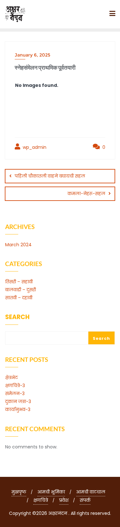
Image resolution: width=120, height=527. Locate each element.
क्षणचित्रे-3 (15, 385)
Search (17, 317)
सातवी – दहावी (18, 297)
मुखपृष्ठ (19, 492)
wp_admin (33, 147)
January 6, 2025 (32, 55)
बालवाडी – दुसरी (20, 289)
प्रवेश (63, 500)
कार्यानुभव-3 (17, 409)
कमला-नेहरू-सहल (86, 193)
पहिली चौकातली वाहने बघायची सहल (50, 176)
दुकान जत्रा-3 (18, 401)
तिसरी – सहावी (19, 282)
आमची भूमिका (51, 492)
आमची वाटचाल (90, 492)
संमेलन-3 (15, 393)
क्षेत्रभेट (11, 377)
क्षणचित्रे (40, 500)
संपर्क (85, 500)
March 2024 (18, 244)
